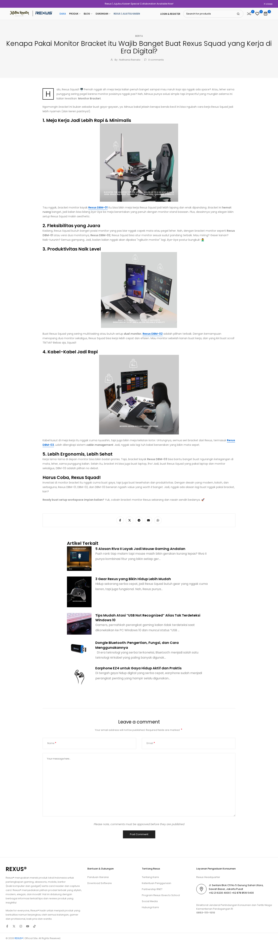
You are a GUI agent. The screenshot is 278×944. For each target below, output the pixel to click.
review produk (58, 898)
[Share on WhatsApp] (158, 520)
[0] (249, 14)
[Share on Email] (148, 520)
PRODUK (73, 13)
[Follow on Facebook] (7, 926)
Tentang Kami (150, 877)
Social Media (150, 901)
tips (40, 898)
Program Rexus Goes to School (161, 895)
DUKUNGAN (102, 13)
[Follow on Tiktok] (34, 926)
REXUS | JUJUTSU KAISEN (127, 13)
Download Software (99, 883)
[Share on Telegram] (139, 520)
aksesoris (41, 882)
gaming (29, 882)
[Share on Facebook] (120, 520)
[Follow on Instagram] (20, 926)
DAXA (63, 13)
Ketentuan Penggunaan (156, 883)
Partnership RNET (152, 889)
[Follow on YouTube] (27, 926)
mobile (52, 882)
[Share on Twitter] (129, 520)
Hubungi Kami (150, 907)
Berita (139, 36)
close (10, 4)
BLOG (87, 13)
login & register (170, 14)
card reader (56, 886)
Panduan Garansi (98, 877)
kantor (62, 882)
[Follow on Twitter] (14, 926)
